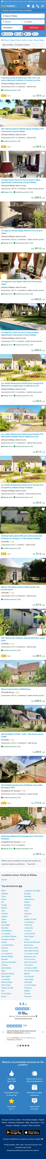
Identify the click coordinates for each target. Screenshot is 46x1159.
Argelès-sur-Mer (30, 919)
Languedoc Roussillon (32, 891)
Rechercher (34, 28)
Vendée (4, 905)
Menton (27, 974)
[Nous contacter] (38, 6)
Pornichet (27, 996)
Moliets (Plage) (6, 982)
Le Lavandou (6, 934)
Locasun (24, 1125)
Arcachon (4, 928)
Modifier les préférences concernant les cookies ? (23, 1150)
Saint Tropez (6, 985)
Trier (36, 34)
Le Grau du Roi (29, 934)
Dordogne (27, 914)
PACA (3, 891)
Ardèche (4, 916)
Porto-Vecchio (29, 959)
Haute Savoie (29, 899)
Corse (3, 896)
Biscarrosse (28, 945)
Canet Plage (28, 979)
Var (2, 902)
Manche (4, 908)
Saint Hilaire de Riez (31, 951)
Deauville (4, 959)
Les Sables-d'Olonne (8, 936)
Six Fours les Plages (31, 971)
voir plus (27, 1033)
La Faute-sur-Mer (30, 968)
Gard (26, 911)
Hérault (27, 902)
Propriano (27, 988)
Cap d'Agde (5, 925)
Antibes (27, 991)
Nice (3, 991)
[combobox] (23, 16)
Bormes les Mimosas (32, 942)
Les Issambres (6, 954)
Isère (3, 911)
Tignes (3, 919)
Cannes (4, 942)
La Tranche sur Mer (31, 954)
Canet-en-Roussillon (8, 962)
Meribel (4, 922)
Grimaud (27, 994)
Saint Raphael (6, 968)
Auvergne (27, 896)
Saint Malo (28, 982)
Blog (27, 1123)
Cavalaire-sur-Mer (8, 939)
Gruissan (4, 948)
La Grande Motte (7, 945)
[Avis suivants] (42, 1032)
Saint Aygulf (5, 976)
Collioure (4, 965)
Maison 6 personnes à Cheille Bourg (15, 689)
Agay (3, 971)
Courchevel (28, 965)
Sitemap (16, 1125)
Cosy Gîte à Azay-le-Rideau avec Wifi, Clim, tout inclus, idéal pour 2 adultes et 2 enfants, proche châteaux (20, 80)
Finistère (4, 914)
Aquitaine (4, 894)
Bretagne (27, 894)
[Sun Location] (8, 6)
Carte (28, 34)
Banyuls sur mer (30, 956)
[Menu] (42, 6)
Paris (26, 916)
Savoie (3, 899)
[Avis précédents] (3, 1032)
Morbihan (27, 905)
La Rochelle (5, 979)
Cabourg (4, 951)
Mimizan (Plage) (7, 956)
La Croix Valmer (30, 985)
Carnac (27, 939)
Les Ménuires (29, 922)
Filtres (19, 34)
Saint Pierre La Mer (31, 948)
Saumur (4, 880)
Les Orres (27, 931)
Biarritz (3, 996)
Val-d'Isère (28, 925)
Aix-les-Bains (6, 994)
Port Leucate (29, 976)
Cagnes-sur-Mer (7, 988)
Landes (27, 908)
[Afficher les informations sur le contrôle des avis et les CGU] (36, 1016)
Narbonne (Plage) (7, 974)
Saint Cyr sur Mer (30, 962)
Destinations (8, 34)
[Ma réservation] (33, 6)
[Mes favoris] (28, 6)
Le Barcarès (28, 928)
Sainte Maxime (6, 931)
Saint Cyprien (29, 936)
